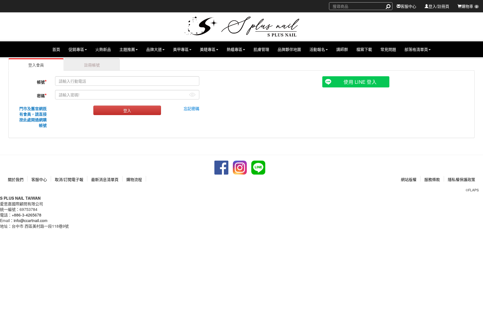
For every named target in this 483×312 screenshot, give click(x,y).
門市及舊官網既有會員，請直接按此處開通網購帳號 (33, 117)
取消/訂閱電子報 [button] (69, 179)
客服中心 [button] (39, 179)
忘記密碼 (191, 108)
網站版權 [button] (408, 179)
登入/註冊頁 (438, 6)
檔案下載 (364, 49)
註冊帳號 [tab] (92, 65)
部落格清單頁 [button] (416, 49)
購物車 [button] (469, 6)
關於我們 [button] (15, 179)
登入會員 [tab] (36, 65)
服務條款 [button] (432, 179)
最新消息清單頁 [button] (105, 179)
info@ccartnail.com (31, 220)
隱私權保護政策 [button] (461, 179)
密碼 (42, 95)
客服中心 (408, 6)
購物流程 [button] (134, 179)
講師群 (342, 49)
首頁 (56, 49)
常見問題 (388, 49)
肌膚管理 (261, 49)
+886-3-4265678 (26, 215)
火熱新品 (103, 49)
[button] (77, 49)
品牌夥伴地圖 (289, 49)
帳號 (42, 81)
